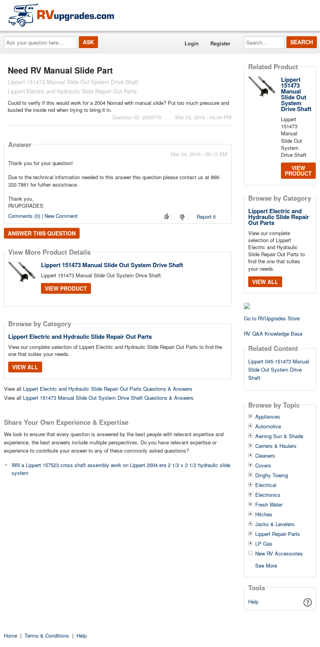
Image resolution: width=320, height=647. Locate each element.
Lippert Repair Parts (277, 534)
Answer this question (42, 233)
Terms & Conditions (47, 635)
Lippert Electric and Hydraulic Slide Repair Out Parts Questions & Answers (107, 388)
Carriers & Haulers (276, 446)
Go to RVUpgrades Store (272, 318)
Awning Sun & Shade (279, 436)
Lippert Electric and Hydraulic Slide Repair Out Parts (80, 336)
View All (25, 367)
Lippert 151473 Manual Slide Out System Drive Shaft (112, 265)
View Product (66, 288)
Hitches (263, 514)
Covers (263, 465)
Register (220, 43)
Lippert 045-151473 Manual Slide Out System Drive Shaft (278, 369)
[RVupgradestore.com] (61, 14)
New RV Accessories (279, 553)
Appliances (267, 416)
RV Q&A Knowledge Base (273, 333)
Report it (206, 216)
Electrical (265, 485)
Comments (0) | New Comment (43, 215)
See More (266, 565)
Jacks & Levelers (275, 524)
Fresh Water (269, 504)
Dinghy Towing (271, 475)
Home (10, 635)
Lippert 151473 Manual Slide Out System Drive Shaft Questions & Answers (108, 397)
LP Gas (263, 543)
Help (253, 601)
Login (192, 43)
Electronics (268, 495)
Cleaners (265, 455)
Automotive (268, 426)
